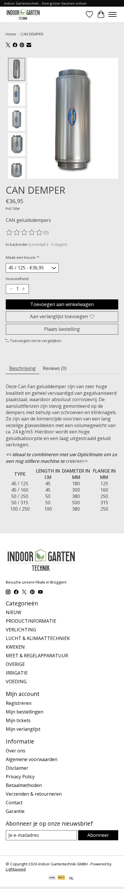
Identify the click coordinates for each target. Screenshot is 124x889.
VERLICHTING (21, 629)
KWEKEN (15, 647)
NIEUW (13, 612)
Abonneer (98, 835)
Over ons (15, 751)
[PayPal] (61, 878)
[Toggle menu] (112, 14)
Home (11, 34)
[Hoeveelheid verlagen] (11, 289)
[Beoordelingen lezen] (24, 232)
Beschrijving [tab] (22, 368)
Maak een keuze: (22, 257)
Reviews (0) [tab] (55, 368)
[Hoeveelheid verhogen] (23, 289)
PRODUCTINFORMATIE (31, 621)
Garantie (15, 811)
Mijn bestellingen (24, 712)
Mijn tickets (18, 720)
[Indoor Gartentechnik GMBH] (23, 14)
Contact (14, 802)
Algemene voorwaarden (31, 759)
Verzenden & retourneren (34, 794)
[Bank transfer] (52, 878)
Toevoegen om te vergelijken (35, 340)
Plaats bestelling (62, 329)
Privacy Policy (20, 776)
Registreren (18, 703)
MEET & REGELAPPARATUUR (37, 655)
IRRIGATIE (17, 673)
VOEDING (16, 681)
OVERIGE (15, 664)
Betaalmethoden (24, 785)
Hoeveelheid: (17, 278)
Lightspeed (16, 869)
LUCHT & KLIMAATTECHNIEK (38, 638)
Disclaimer (17, 768)
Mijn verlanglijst (23, 729)
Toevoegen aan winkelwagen (62, 304)
